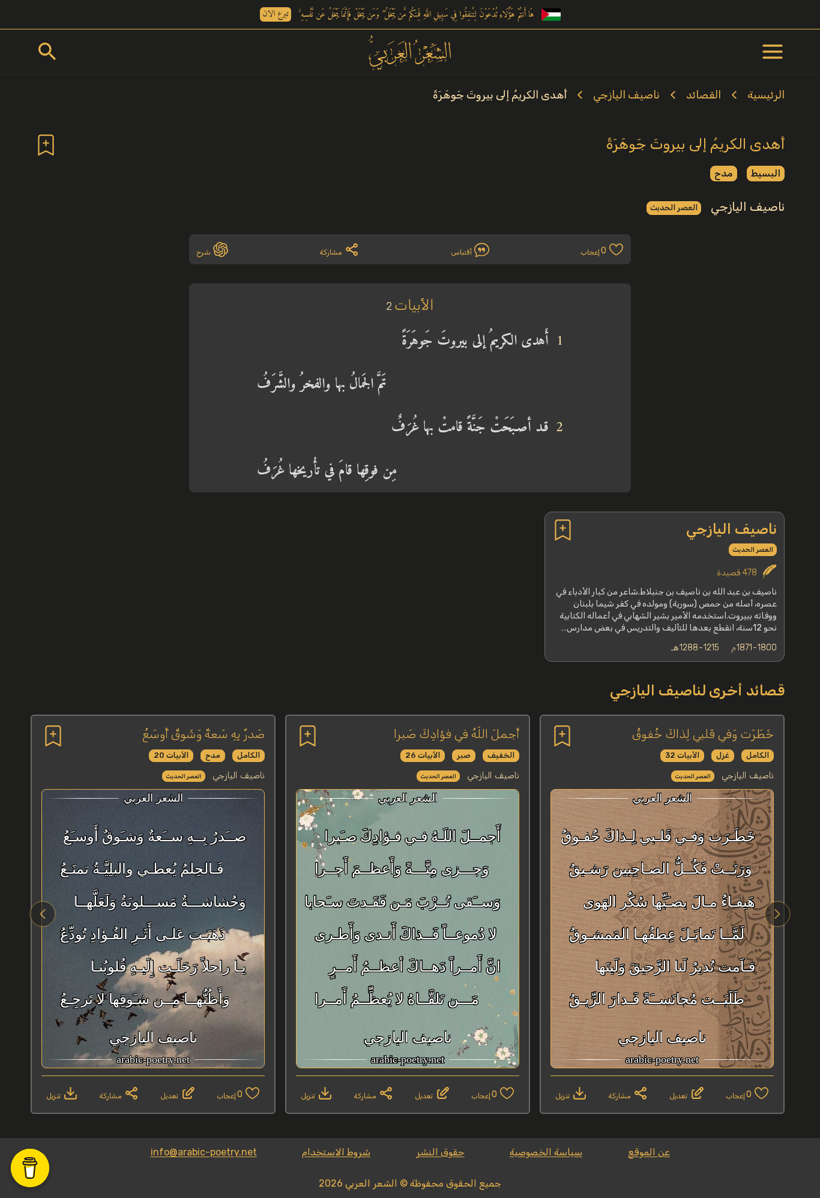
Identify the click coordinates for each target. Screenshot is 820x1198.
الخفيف (500, 755)
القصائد (703, 94)
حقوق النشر (440, 1152)
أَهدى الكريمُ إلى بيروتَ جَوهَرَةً (500, 94)
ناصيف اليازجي (626, 94)
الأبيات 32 (682, 755)
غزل (722, 755)
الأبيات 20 (171, 755)
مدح (723, 173)
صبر (464, 755)
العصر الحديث (674, 207)
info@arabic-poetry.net (204, 1152)
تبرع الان (275, 14)
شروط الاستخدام (336, 1152)
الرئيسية (766, 94)
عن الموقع (649, 1152)
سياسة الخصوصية (546, 1152)
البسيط (765, 173)
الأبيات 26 (422, 755)
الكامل (757, 755)
